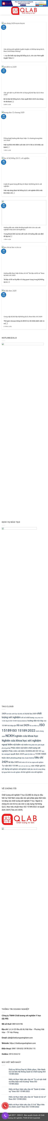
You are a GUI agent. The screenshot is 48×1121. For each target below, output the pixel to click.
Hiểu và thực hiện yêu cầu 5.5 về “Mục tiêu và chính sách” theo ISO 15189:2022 (27, 1105)
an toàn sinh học (11, 714)
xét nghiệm (14, 769)
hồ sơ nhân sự (34, 725)
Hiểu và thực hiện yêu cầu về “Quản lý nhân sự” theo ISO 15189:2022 (27, 1090)
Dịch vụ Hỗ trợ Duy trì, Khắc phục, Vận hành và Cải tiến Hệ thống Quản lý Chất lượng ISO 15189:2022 (27, 1071)
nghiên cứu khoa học (26, 736)
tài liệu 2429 (13, 762)
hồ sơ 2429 (23, 725)
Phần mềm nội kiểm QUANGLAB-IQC (23, 751)
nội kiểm (17, 744)
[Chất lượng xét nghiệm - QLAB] (24, 11)
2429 (4, 713)
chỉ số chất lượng (27, 717)
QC (40, 751)
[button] (3, 11)
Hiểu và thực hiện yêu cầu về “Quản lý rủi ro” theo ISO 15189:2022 (27, 1098)
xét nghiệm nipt (24, 769)
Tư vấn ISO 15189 (10, 766)
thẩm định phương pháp (11, 758)
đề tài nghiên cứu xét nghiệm (32, 772)
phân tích (34, 745)
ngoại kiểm (7, 744)
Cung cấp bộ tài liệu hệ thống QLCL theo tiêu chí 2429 (23, 317)
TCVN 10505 (40, 754)
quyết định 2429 (17, 754)
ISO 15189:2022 (23, 730)
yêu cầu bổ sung (36, 769)
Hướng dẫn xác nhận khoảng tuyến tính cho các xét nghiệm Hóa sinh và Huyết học (22, 228)
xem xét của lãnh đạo (25, 766)
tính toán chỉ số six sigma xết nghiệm (31, 762)
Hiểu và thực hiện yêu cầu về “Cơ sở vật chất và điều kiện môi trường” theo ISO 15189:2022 (27, 1081)
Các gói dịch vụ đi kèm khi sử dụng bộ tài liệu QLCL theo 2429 (24, 94)
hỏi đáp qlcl (11, 725)
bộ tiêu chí (21, 714)
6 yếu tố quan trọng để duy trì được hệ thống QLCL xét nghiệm (23, 185)
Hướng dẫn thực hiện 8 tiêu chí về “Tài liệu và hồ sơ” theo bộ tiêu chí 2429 (24, 274)
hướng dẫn (32, 721)
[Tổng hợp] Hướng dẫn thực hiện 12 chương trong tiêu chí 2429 (23, 139)
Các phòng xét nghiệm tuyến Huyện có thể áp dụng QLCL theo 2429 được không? (24, 50)
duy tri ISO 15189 (11, 721)
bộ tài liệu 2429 (30, 714)
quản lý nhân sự (29, 754)
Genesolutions (22, 721)
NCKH (9, 736)
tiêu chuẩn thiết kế (28, 758)
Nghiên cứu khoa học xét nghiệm (21, 740)
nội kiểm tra (26, 745)
